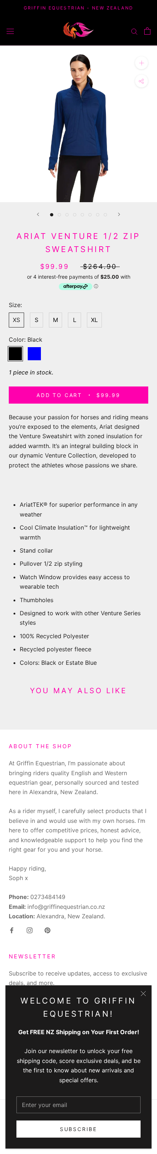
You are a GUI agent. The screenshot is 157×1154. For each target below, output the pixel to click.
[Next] (119, 214)
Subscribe (78, 1129)
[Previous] (38, 214)
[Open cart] (147, 31)
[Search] (134, 30)
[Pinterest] (47, 929)
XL (94, 319)
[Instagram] (29, 929)
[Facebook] (12, 929)
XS (16, 319)
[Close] (143, 993)
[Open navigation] (10, 31)
